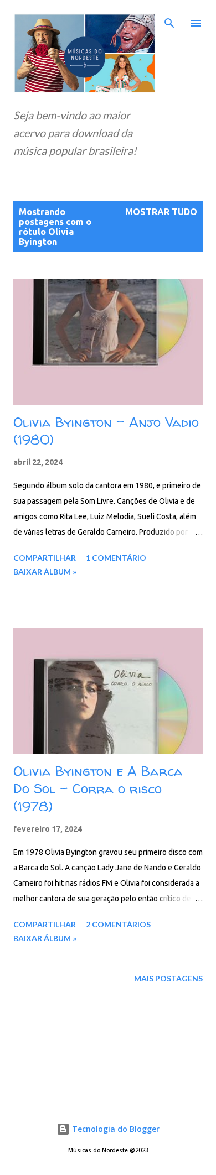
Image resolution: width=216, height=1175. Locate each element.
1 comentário (116, 557)
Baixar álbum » (44, 571)
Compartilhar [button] (44, 557)
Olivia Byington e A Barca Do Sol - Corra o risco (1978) (98, 789)
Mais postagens (168, 978)
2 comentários (118, 924)
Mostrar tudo (161, 212)
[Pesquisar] (169, 20)
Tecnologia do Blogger (115, 1129)
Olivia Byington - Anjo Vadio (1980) (106, 431)
